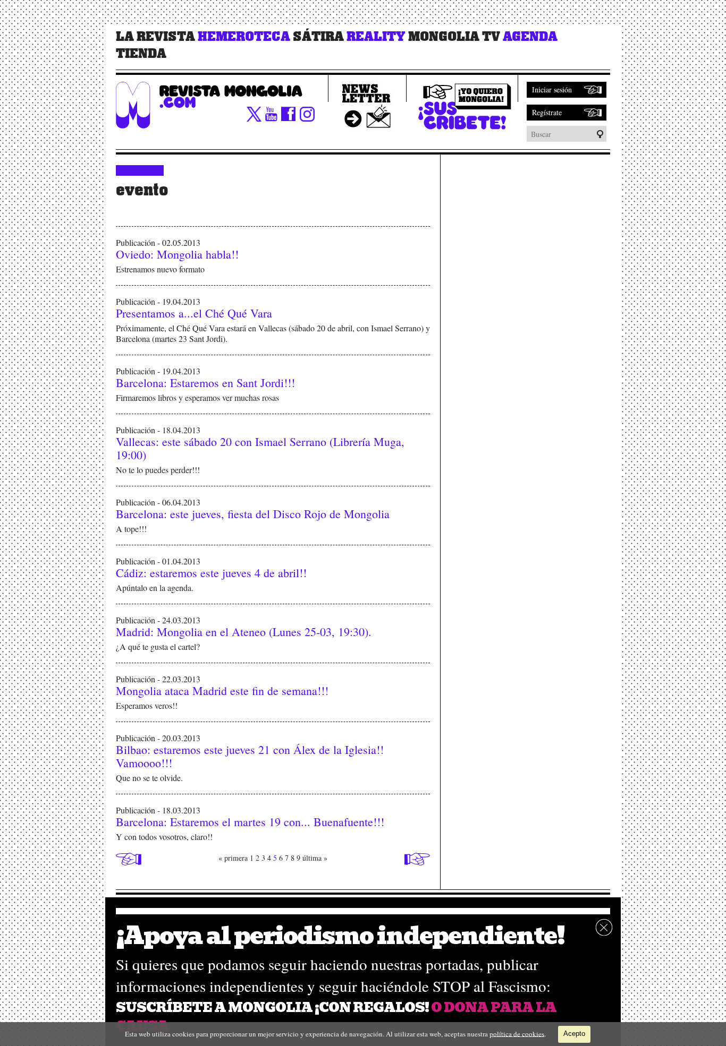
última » (314, 858)
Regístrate (547, 112)
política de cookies (516, 1033)
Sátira (318, 36)
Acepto (574, 1034)
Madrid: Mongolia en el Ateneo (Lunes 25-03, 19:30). (244, 631)
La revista (155, 36)
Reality (376, 36)
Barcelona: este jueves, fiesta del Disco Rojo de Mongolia (253, 513)
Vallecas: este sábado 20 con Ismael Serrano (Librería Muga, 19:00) (260, 448)
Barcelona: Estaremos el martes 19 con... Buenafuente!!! (250, 821)
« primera (233, 858)
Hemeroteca (244, 36)
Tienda (141, 53)
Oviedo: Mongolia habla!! (177, 254)
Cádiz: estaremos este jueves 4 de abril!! (211, 572)
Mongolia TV (454, 36)
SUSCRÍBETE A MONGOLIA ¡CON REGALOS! (272, 1007)
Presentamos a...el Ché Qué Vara (194, 313)
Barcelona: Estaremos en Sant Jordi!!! (205, 382)
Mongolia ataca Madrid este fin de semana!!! (222, 690)
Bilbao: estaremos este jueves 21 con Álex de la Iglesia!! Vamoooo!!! (250, 756)
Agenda (530, 36)
